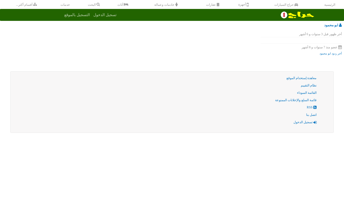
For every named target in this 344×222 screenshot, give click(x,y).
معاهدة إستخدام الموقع (301, 78)
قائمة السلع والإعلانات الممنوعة (296, 100)
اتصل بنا (311, 114)
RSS (310, 107)
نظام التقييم (309, 85)
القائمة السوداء (307, 92)
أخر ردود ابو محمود (331, 53)
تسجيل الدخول (303, 122)
